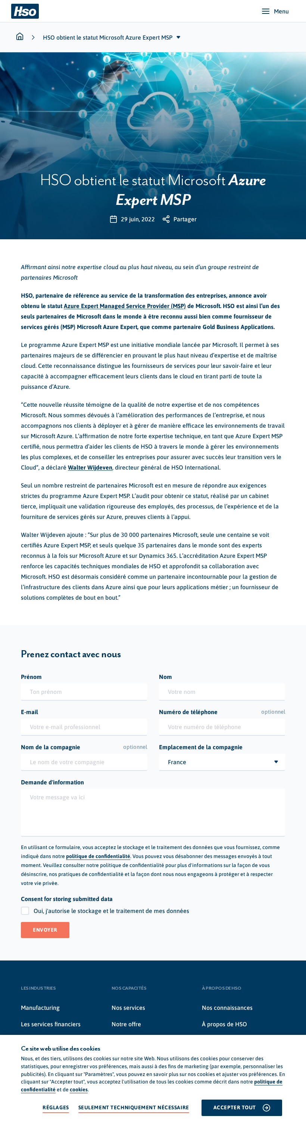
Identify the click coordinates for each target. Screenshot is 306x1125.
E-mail (29, 711)
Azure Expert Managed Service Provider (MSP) (125, 305)
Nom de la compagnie (84, 747)
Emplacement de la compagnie (201, 747)
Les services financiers (51, 1024)
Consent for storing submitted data (67, 898)
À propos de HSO (224, 1024)
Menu (281, 11)
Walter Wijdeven (90, 467)
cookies (79, 1089)
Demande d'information (52, 782)
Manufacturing (40, 1007)
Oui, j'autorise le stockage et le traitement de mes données (111, 910)
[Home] (25, 11)
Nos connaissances (227, 1007)
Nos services (128, 1007)
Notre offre (126, 1024)
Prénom (31, 676)
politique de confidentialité (98, 856)
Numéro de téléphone (222, 711)
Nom (165, 676)
